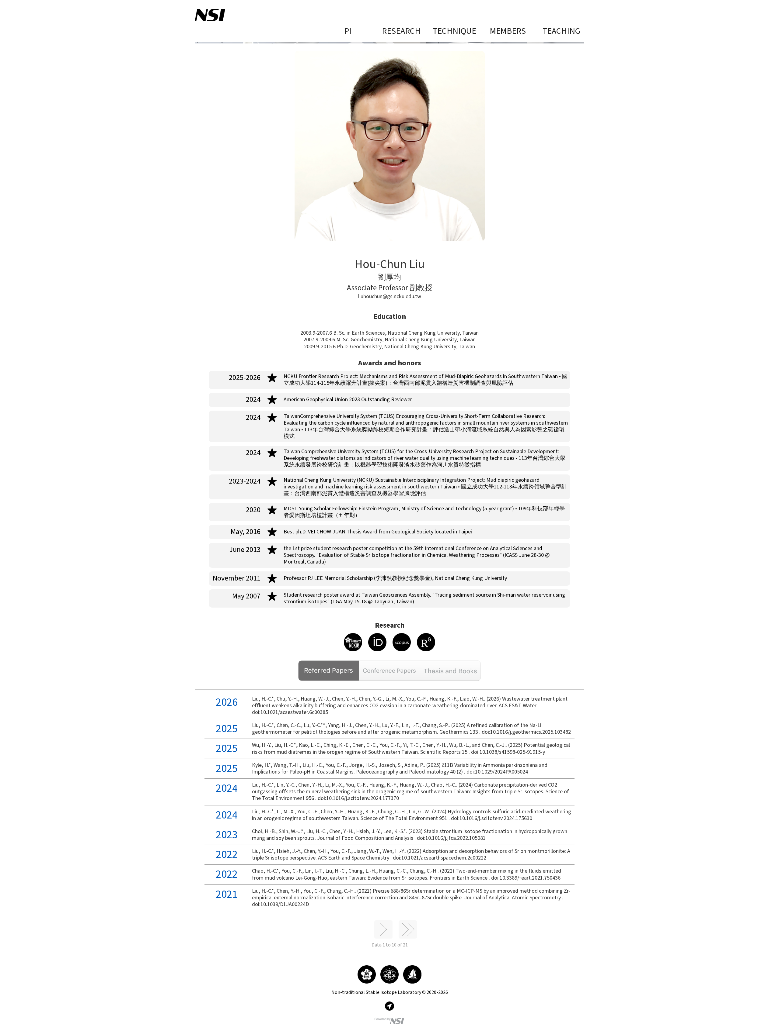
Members (508, 31)
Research (401, 31)
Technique (454, 31)
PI (347, 31)
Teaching (561, 31)
